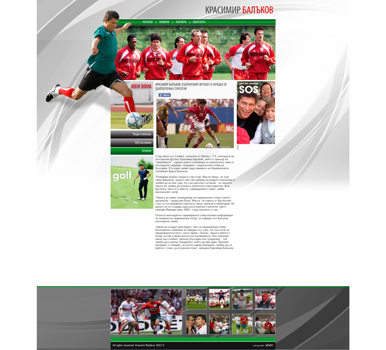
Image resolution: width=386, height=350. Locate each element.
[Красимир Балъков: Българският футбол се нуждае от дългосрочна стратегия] (195, 148)
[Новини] (164, 22)
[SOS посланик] (256, 143)
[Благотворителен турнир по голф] (132, 207)
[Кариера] (181, 22)
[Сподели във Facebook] (165, 94)
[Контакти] (199, 22)
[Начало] (148, 22)
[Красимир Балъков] (193, 52)
